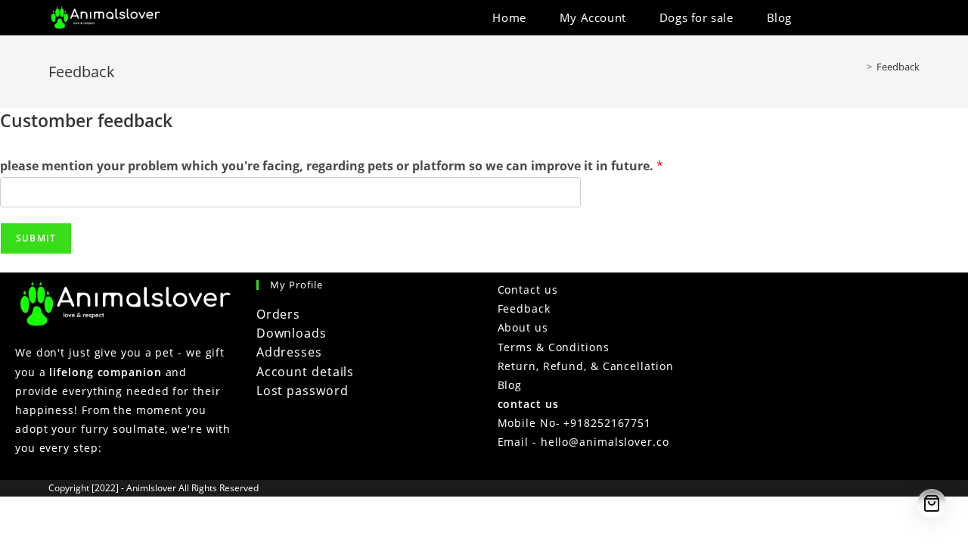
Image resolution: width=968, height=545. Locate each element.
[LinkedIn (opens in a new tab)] (895, 17)
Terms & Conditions (554, 347)
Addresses (289, 352)
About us (523, 327)
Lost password (302, 390)
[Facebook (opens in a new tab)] (874, 17)
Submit (36, 238)
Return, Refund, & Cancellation (586, 366)
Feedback (898, 66)
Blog (510, 385)
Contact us (528, 289)
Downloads (291, 333)
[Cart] (931, 503)
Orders (278, 314)
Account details (305, 371)
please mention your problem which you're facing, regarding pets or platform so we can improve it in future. (331, 166)
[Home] (858, 66)
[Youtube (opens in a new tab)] (915, 17)
